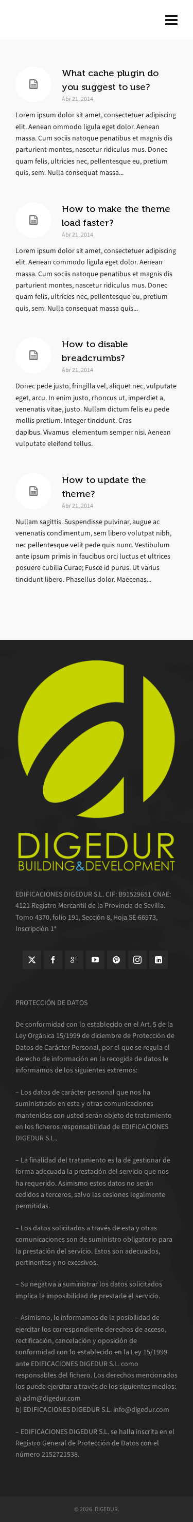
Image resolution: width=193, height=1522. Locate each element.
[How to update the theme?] (33, 491)
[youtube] (95, 960)
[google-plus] (74, 960)
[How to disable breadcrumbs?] (33, 355)
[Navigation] (171, 20)
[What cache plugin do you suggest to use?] (33, 84)
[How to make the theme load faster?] (33, 220)
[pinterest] (116, 960)
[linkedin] (158, 960)
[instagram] (137, 960)
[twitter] (32, 960)
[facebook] (53, 960)
